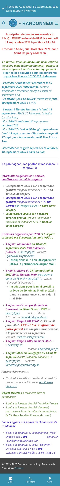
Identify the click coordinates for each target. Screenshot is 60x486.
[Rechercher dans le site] (3, 23)
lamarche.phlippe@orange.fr (22, 365)
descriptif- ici (34, 278)
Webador (19, 468)
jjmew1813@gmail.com (20, 256)
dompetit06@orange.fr (20, 282)
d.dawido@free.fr (48, 349)
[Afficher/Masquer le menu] (56, 23)
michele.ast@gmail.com (32, 337)
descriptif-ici (27, 252)
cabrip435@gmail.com (34, 317)
